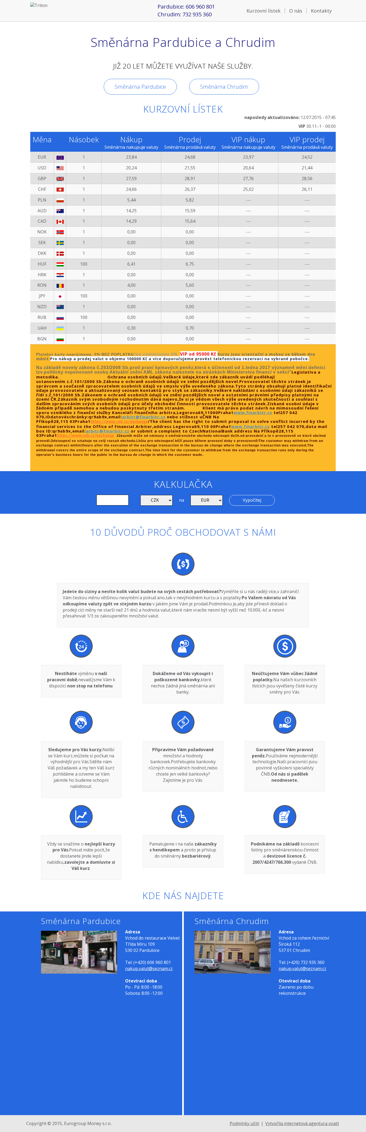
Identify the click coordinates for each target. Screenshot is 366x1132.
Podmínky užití (244, 1123)
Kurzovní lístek (264, 10)
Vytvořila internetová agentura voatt (302, 1123)
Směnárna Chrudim (224, 86)
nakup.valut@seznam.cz (149, 968)
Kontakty (321, 10)
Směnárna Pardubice (140, 86)
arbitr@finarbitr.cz (144, 416)
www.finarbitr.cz (253, 412)
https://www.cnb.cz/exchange (119, 422)
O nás (295, 10)
